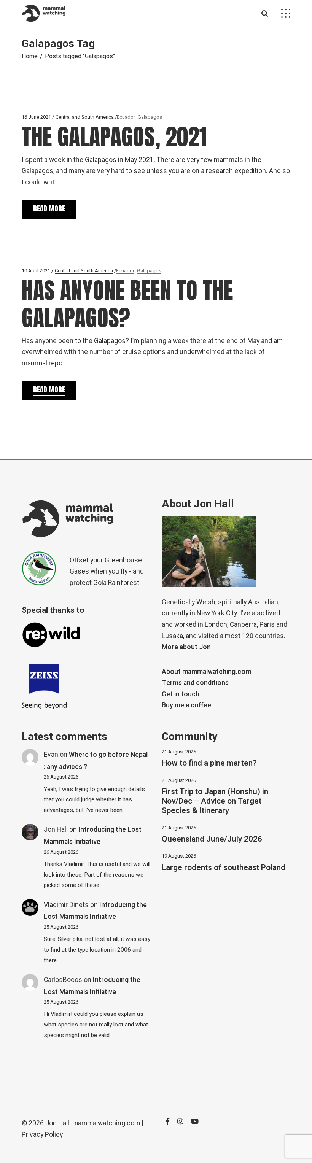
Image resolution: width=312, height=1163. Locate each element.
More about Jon (186, 647)
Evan (51, 754)
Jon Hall (56, 829)
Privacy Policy (42, 1134)
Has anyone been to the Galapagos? (127, 304)
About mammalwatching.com (206, 672)
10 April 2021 (36, 270)
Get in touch (180, 694)
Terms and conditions (195, 683)
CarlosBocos (63, 980)
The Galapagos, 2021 (114, 136)
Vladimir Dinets (66, 905)
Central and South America (85, 117)
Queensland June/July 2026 (212, 839)
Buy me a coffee (186, 705)
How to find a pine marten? (209, 763)
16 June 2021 (36, 117)
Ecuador (126, 117)
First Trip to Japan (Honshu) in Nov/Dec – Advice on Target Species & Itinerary (215, 801)
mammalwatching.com (106, 1123)
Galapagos (150, 117)
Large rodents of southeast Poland (223, 868)
